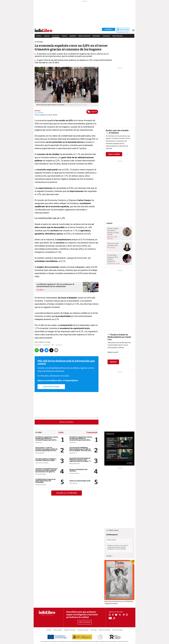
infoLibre (37, 110)
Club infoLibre (117, 36)
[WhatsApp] (110, 615)
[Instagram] (127, 615)
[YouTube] (110, 618)
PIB (53, 345)
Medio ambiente (84, 36)
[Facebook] (113, 615)
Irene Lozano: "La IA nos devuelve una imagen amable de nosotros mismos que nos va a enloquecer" (46, 450)
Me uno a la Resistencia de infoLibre (78, 470)
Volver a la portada (66, 493)
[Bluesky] (116, 615)
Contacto (49, 630)
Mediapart (96, 36)
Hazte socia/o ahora (51, 387)
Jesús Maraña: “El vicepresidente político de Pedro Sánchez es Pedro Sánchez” (111, 454)
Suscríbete (108, 29)
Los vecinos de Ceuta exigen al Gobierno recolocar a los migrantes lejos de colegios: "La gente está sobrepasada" (80, 460)
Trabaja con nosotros (69, 630)
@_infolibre (39, 112)
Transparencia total (122, 32)
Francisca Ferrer (74, 473)
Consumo (59, 345)
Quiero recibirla (114, 154)
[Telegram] (123, 615)
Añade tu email (113, 352)
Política (39, 36)
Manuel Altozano (74, 463)
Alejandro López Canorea (112, 237)
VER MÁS (129, 463)
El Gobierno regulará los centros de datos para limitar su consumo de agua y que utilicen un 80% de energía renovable (46, 439)
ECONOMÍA (39, 42)
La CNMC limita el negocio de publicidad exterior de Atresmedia (45, 480)
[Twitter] (120, 615)
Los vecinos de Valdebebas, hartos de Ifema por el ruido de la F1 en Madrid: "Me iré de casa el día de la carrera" (80, 450)
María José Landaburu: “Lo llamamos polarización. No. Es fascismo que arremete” (111, 442)
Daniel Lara (38, 442)
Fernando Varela (40, 474)
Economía (55, 36)
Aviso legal (94, 630)
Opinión (47, 36)
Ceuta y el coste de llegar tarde (79, 481)
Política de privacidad (104, 630)
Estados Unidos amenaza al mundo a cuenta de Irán (113, 231)
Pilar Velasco (73, 483)
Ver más (109, 556)
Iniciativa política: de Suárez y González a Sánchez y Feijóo (45, 459)
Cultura (64, 36)
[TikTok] (114, 618)
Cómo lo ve (110, 434)
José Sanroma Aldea (41, 463)
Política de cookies (117, 630)
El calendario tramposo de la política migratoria (112, 258)
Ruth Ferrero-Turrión (113, 263)
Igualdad (73, 36)
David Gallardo (39, 453)
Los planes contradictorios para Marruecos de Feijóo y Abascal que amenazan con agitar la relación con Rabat (46, 471)
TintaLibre (106, 36)
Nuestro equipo (58, 630)
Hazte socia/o (84, 622)
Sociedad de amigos (83, 630)
